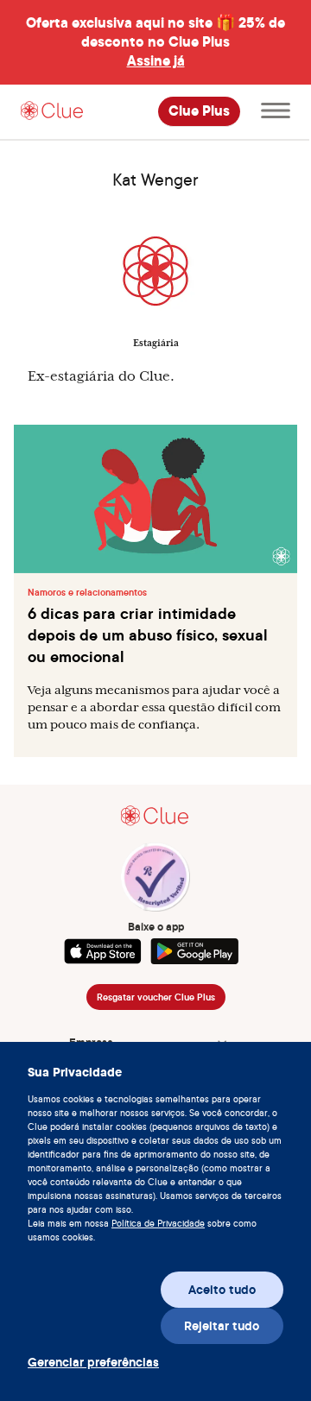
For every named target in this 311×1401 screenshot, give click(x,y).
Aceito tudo (222, 1289)
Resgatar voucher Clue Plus (156, 997)
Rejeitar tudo (221, 1326)
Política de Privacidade (158, 1223)
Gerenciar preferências (89, 1362)
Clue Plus (199, 111)
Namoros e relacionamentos (87, 592)
